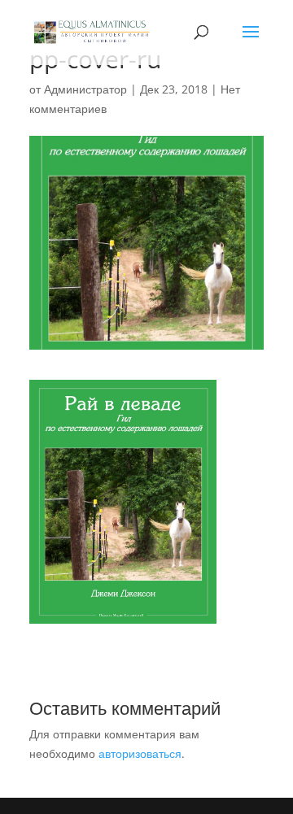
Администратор (85, 89)
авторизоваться (139, 753)
